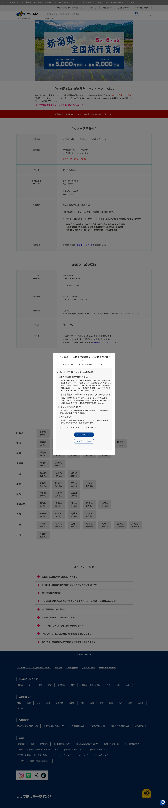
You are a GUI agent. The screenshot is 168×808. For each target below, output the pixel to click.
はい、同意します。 (84, 434)
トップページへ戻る (84, 441)
